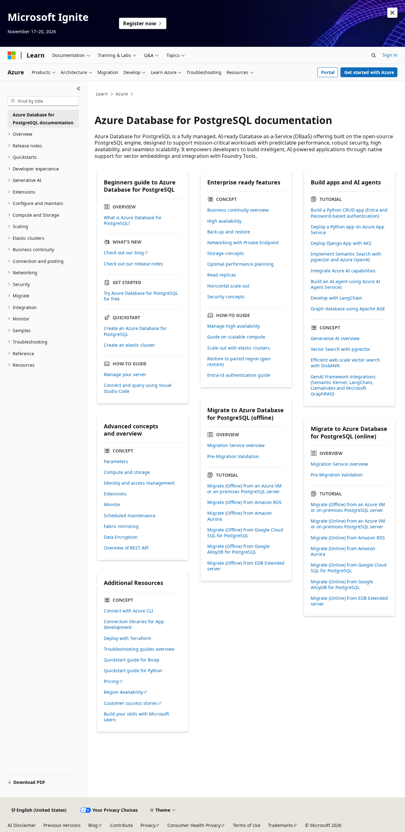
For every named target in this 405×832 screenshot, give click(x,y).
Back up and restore (228, 232)
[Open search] (373, 55)
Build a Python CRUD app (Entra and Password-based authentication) (349, 213)
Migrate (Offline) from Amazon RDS (244, 502)
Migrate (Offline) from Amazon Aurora (239, 516)
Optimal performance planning (240, 264)
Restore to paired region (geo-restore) (239, 361)
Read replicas (221, 275)
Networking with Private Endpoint (243, 242)
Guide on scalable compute (236, 337)
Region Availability (123, 692)
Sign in (390, 55)
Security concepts (226, 297)
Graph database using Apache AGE (348, 309)
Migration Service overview (236, 445)
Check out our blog (124, 253)
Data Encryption (121, 537)
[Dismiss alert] (392, 13)
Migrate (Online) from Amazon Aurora (343, 551)
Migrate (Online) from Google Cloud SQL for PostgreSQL (349, 568)
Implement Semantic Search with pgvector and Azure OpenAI (346, 257)
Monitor (112, 504)
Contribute (121, 825)
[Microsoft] (12, 55)
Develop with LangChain (336, 298)
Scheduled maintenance (129, 515)
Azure (121, 94)
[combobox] (43, 101)
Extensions (115, 494)
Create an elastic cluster (129, 345)
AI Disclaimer (22, 825)
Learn (102, 94)
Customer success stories (131, 703)
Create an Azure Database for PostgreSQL (135, 331)
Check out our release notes (133, 264)
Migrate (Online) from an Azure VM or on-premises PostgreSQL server (348, 524)
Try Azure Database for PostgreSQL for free (141, 296)
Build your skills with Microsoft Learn (136, 717)
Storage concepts (225, 253)
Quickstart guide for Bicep (131, 660)
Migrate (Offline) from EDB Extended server (245, 566)
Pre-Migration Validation (233, 456)
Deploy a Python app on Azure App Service (347, 229)
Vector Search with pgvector (340, 349)
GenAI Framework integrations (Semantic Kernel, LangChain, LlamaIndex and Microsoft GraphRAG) (343, 385)
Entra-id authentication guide (238, 375)
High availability (224, 221)
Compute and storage (127, 472)
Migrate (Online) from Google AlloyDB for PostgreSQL (342, 584)
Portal (327, 72)
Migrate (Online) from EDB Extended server (349, 601)
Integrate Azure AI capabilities (343, 271)
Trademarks (280, 825)
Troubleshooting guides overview (139, 649)
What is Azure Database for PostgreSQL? (133, 220)
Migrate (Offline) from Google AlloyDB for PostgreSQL (238, 549)
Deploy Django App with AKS (341, 243)
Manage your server (125, 374)
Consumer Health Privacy (194, 825)
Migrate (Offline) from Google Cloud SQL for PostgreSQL (245, 532)
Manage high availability (233, 326)
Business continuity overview (238, 210)
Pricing (111, 681)
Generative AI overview (335, 338)
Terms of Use (246, 825)
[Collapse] (78, 89)
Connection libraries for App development (134, 624)
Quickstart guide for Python (133, 671)
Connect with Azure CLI (128, 611)
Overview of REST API (126, 548)
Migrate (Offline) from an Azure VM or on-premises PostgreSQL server (244, 488)
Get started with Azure (369, 72)
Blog (93, 825)
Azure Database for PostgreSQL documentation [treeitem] (43, 119)
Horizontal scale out (228, 286)
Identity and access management (139, 483)
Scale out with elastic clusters (238, 348)
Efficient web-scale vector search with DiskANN (345, 363)
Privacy (147, 825)
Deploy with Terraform (127, 638)
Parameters (116, 461)
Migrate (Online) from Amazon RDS (348, 538)
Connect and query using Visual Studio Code (137, 388)
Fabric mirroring (121, 526)
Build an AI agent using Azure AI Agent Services (345, 284)
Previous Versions (62, 825)
